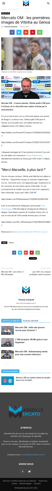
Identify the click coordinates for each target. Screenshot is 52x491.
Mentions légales (25, 483)
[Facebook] (22, 471)
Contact (14, 483)
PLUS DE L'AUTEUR (30, 321)
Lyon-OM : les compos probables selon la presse (40, 273)
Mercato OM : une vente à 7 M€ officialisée (12, 273)
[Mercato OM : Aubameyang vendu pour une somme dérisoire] (7, 354)
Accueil (3, 9)
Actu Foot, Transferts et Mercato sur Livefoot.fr (19, 481)
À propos (37, 483)
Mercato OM (5, 13)
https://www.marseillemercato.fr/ (26, 303)
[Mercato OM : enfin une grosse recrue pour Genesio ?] (7, 330)
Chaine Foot (43, 481)
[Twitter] (29, 471)
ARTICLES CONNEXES (11, 321)
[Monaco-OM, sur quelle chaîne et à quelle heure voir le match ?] (7, 380)
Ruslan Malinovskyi (34, 155)
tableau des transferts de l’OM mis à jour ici (30, 232)
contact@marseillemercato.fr (33, 454)
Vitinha (11, 243)
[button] (48, 3)
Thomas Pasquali (10, 27)
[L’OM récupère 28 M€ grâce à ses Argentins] (7, 342)
